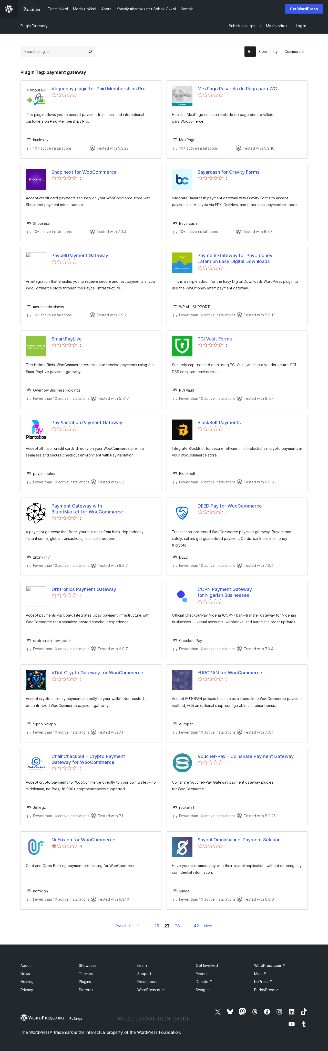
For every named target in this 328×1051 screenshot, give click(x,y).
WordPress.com (269, 965)
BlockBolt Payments (219, 422)
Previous (123, 926)
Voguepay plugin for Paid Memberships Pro (99, 88)
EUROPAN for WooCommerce (230, 672)
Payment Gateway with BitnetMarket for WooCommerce (87, 508)
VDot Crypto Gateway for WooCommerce (97, 672)
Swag (203, 990)
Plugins (85, 981)
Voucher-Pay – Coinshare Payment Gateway (246, 756)
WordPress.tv (151, 990)
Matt (260, 973)
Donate (204, 981)
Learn (142, 965)
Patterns (86, 990)
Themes (86, 973)
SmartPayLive (67, 339)
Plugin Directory (34, 26)
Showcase (88, 965)
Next (208, 926)
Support (144, 973)
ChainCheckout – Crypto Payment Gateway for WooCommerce (88, 759)
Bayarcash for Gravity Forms (229, 172)
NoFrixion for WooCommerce (83, 839)
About (25, 965)
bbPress (263, 981)
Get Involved (207, 965)
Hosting (27, 981)
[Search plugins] (90, 51)
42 (196, 925)
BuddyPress (266, 990)
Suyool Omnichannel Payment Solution (239, 839)
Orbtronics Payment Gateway (84, 589)
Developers (147, 981)
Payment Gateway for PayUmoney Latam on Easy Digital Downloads (235, 258)
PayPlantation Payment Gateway (87, 422)
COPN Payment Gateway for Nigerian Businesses (225, 592)
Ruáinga (75, 1018)
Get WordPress (304, 9)
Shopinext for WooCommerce (84, 172)
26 (156, 925)
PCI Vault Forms (215, 339)
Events (201, 973)
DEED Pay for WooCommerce (230, 506)
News (25, 973)
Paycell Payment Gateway (80, 255)
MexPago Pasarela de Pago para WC (237, 88)
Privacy (26, 990)
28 (177, 925)
